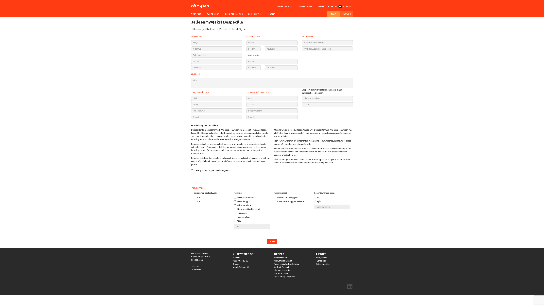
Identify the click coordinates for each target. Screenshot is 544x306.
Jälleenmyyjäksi (323, 264)
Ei (318, 197)
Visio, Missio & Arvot (283, 261)
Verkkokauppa (243, 201)
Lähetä (272, 241)
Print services (255, 14)
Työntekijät (321, 261)
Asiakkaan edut (285, 6)
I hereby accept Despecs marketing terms (212, 170)
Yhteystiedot (305, 6)
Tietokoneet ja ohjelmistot (248, 209)
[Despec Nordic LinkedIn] (350, 286)
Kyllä (319, 201)
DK (328, 6)
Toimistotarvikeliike (245, 197)
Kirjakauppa (242, 213)
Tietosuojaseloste (282, 270)
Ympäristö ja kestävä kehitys (286, 264)
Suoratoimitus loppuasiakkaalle (290, 201)
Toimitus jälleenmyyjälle (287, 197)
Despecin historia (281, 273)
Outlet (272, 14)
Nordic (349, 6)
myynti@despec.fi (241, 267)
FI (340, 6)
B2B (199, 197)
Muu (239, 221)
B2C (199, 201)
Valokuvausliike (244, 205)
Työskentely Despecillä (284, 277)
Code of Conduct (281, 267)
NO (336, 6)
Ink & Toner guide (234, 14)
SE (332, 6)
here (281, 159)
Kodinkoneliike (243, 217)
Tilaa (333, 14)
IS (343, 6)
